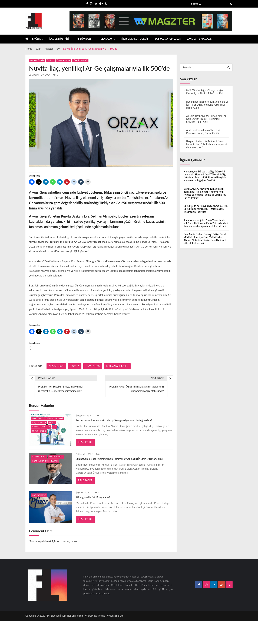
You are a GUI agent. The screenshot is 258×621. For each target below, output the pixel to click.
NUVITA (75, 366)
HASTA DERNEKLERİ (54, 418)
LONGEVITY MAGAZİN (199, 39)
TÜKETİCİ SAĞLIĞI (80, 60)
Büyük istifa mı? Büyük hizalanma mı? (203, 206)
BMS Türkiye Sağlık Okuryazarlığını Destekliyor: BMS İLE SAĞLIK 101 (204, 92)
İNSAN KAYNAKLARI (40, 461)
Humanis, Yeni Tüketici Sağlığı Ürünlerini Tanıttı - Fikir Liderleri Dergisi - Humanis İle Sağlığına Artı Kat (205, 177)
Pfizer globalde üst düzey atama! (93, 497)
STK (54, 427)
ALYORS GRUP (56, 366)
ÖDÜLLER (51, 60)
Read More (85, 442)
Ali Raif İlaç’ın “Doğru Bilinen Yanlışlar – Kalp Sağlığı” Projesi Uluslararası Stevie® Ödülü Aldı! (207, 119)
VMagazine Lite (115, 616)
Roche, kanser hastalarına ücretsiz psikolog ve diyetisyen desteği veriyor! (114, 420)
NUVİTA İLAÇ (93, 366)
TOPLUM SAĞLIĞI (39, 431)
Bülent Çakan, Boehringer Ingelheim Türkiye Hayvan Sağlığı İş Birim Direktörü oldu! (119, 459)
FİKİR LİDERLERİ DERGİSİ (135, 39)
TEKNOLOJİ (106, 39)
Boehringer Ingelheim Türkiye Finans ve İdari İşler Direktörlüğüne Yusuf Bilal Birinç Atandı (207, 105)
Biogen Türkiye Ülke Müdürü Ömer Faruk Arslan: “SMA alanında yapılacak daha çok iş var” (206, 144)
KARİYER (54, 461)
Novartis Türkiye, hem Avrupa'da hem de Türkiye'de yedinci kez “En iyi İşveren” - (205, 195)
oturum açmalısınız (68, 541)
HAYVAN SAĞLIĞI (39, 457)
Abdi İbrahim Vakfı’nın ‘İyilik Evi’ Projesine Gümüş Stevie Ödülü (203, 132)
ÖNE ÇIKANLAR (63, 60)
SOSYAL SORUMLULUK (168, 39)
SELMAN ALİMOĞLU (117, 366)
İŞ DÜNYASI (84, 39)
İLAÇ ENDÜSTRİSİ (59, 39)
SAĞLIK (36, 39)
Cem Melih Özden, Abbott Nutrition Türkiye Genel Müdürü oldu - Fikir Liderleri (205, 240)
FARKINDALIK (38, 418)
